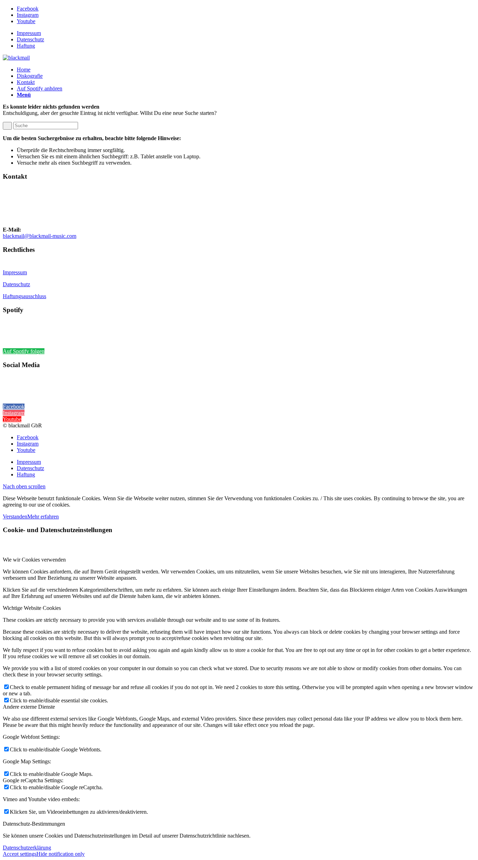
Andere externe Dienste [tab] (29, 707)
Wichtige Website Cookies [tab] (32, 608)
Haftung (26, 46)
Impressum (29, 33)
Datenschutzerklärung (27, 848)
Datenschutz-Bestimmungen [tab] (34, 824)
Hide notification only (60, 854)
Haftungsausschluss (24, 296)
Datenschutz (30, 39)
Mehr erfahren (43, 517)
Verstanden (15, 517)
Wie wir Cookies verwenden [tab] (34, 560)
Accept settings (19, 854)
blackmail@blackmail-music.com (39, 236)
